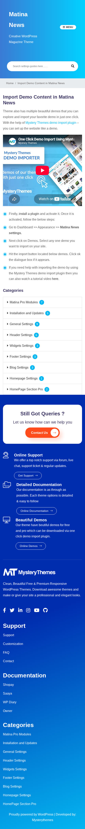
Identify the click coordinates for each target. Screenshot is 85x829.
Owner (7, 711)
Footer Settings (20, 356)
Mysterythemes (42, 820)
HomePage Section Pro (26, 389)
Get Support (26, 475)
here (55, 278)
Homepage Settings (24, 378)
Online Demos (29, 546)
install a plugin (28, 213)
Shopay (8, 684)
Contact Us (39, 432)
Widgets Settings (21, 345)
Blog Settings (19, 367)
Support (8, 635)
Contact (8, 661)
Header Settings (21, 335)
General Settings (21, 324)
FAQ (6, 652)
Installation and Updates (27, 313)
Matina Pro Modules (24, 302)
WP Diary (9, 702)
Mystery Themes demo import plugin (51, 122)
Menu (69, 27)
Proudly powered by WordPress (31, 814)
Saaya (7, 693)
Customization (13, 644)
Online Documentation (35, 510)
